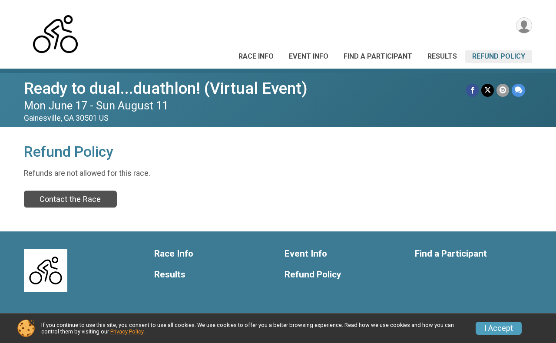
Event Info (308, 56)
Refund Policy (498, 56)
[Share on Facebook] (472, 90)
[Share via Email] (502, 90)
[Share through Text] (518, 90)
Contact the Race (70, 199)
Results (442, 56)
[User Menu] (524, 25)
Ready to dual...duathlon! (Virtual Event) (166, 88)
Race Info (256, 56)
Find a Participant (378, 56)
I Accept (498, 328)
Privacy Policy (126, 331)
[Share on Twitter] (487, 90)
